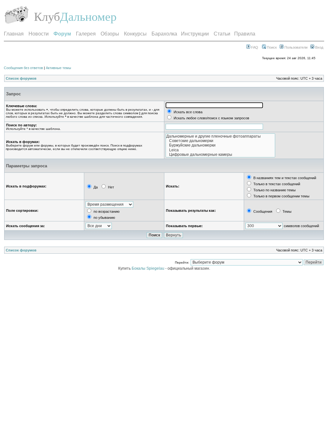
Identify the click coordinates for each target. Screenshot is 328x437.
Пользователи (295, 47)
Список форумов (21, 78)
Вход (318, 47)
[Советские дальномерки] (220, 141)
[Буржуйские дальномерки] (220, 145)
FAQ (254, 47)
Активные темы (58, 68)
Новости (39, 33)
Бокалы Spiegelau (148, 268)
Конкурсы (135, 33)
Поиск (271, 47)
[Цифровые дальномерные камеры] (220, 154)
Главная (14, 33)
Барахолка (164, 33)
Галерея (86, 33)
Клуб (47, 16)
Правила (244, 33)
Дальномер (88, 16)
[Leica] (220, 150)
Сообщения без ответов (23, 68)
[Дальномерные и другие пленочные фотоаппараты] (220, 136)
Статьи (222, 33)
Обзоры (110, 33)
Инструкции (195, 33)
